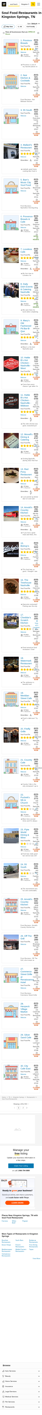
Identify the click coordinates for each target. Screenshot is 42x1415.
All (21, 26)
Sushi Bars (19, 1240)
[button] (38, 4)
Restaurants (31, 1097)
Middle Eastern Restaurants (21, 1250)
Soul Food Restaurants (29, 46)
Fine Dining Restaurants (33, 1246)
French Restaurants (20, 1246)
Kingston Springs (18, 1097)
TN (9, 1097)
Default (34, 24)
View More (36, 1258)
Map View (9, 26)
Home (4, 1097)
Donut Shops (6, 1245)
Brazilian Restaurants (6, 1241)
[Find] (33, 4)
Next (26, 1108)
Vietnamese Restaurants (6, 1255)
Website (23, 52)
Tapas (31, 1249)
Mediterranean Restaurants (7, 1250)
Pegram (25, 1221)
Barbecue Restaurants (33, 1241)
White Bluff (14, 1222)
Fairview (5, 1221)
